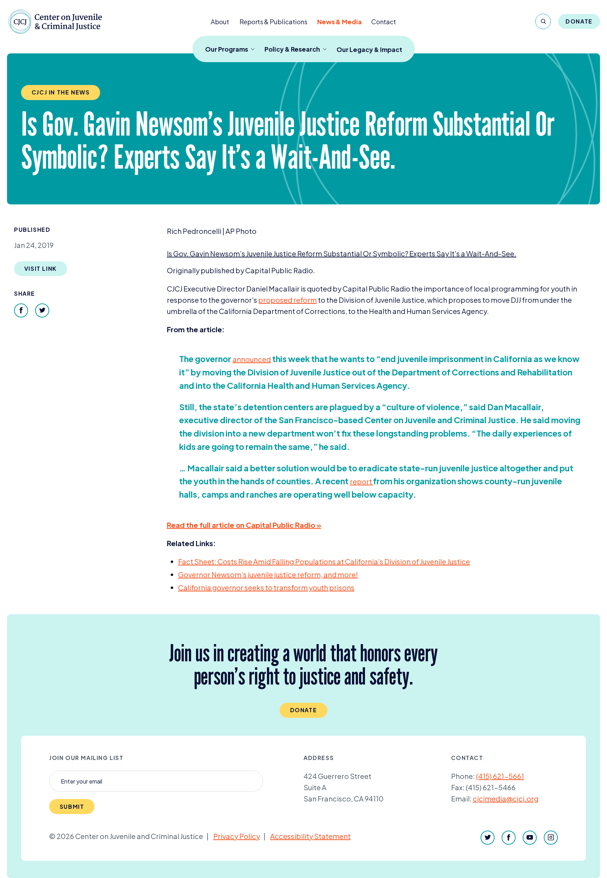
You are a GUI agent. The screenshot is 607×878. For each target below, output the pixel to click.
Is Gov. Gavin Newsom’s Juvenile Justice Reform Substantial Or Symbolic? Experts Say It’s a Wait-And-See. (341, 253)
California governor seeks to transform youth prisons (266, 587)
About (220, 22)
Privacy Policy (236, 836)
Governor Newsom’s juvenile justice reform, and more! (268, 574)
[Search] (543, 21)
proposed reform (287, 299)
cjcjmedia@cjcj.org (506, 798)
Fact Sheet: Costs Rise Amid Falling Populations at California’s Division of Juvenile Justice (324, 561)
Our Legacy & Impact (369, 49)
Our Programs (226, 49)
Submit (72, 806)
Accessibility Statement (310, 836)
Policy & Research (292, 49)
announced (252, 359)
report (361, 481)
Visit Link (40, 268)
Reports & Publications (273, 22)
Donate (579, 21)
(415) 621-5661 (500, 776)
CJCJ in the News (61, 92)
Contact (383, 22)
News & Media (339, 22)
